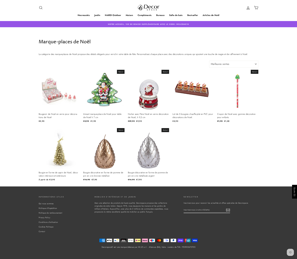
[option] (148, 24)
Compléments (145, 15)
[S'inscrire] (228, 210)
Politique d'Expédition (48, 208)
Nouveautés (84, 15)
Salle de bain (176, 15)
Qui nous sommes (46, 203)
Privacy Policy (44, 217)
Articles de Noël (211, 15)
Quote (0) (294, 191)
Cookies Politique (46, 226)
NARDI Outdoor (113, 15)
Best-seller (192, 15)
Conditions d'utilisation (48, 222)
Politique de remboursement (50, 213)
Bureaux (160, 15)
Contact (42, 231)
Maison (129, 15)
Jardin (97, 15)
